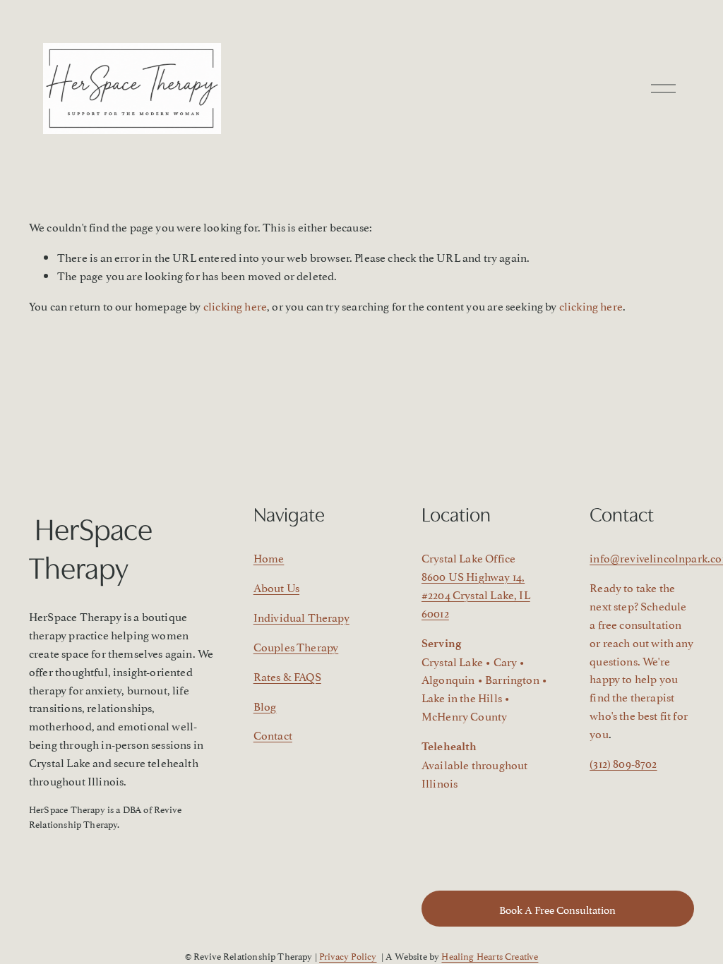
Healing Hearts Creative (489, 955)
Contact (272, 734)
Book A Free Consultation (557, 908)
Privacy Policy (347, 955)
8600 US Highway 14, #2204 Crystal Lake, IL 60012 (476, 594)
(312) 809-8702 (623, 762)
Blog (265, 705)
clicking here (235, 305)
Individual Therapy (301, 616)
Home (269, 557)
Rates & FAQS (287, 676)
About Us (276, 587)
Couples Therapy (296, 646)
